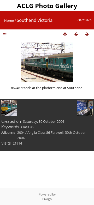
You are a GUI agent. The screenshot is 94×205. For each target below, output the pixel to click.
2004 (21, 132)
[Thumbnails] (65, 34)
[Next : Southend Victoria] (86, 34)
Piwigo (47, 199)
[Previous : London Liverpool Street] (75, 34)
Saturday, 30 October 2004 (43, 121)
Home (9, 20)
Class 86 (27, 127)
